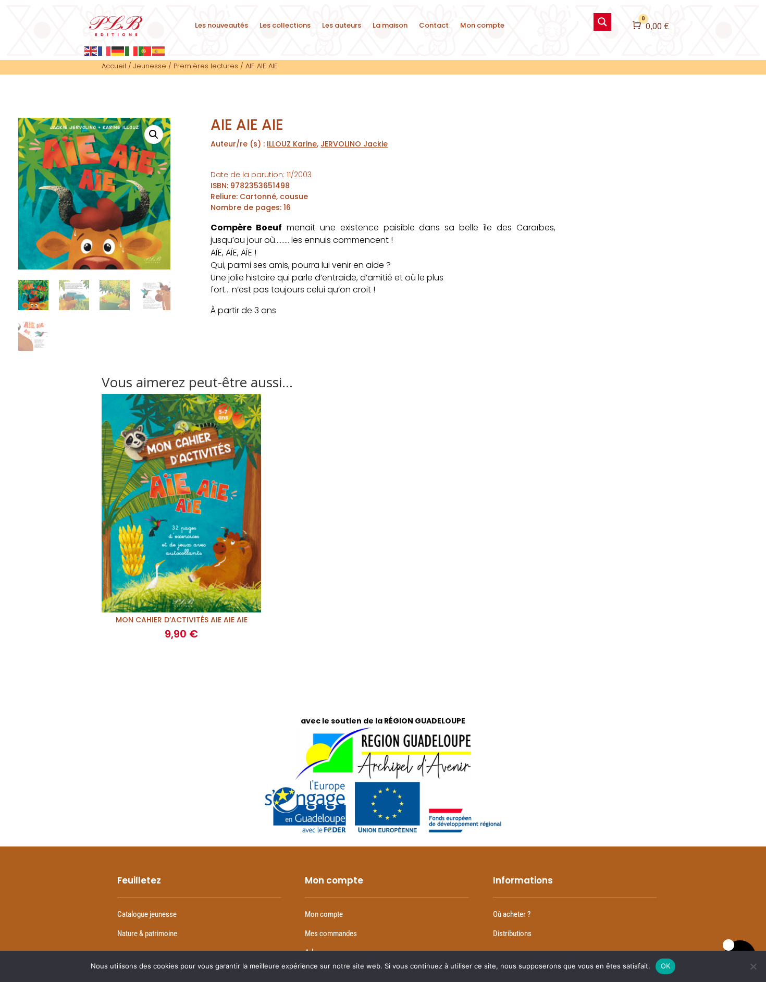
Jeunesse (149, 66)
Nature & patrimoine (147, 933)
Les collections (285, 25)
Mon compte (482, 25)
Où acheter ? (511, 914)
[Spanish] (159, 50)
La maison (390, 25)
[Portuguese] (145, 50)
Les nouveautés (221, 25)
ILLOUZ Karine (292, 144)
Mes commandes (331, 933)
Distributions (512, 933)
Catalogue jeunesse (147, 914)
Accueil (114, 66)
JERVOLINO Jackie (354, 144)
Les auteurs (341, 25)
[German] (118, 50)
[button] (153, 134)
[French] (105, 50)
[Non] (753, 966)
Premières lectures (206, 66)
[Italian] (132, 50)
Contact (434, 25)
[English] (91, 50)
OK (666, 966)
